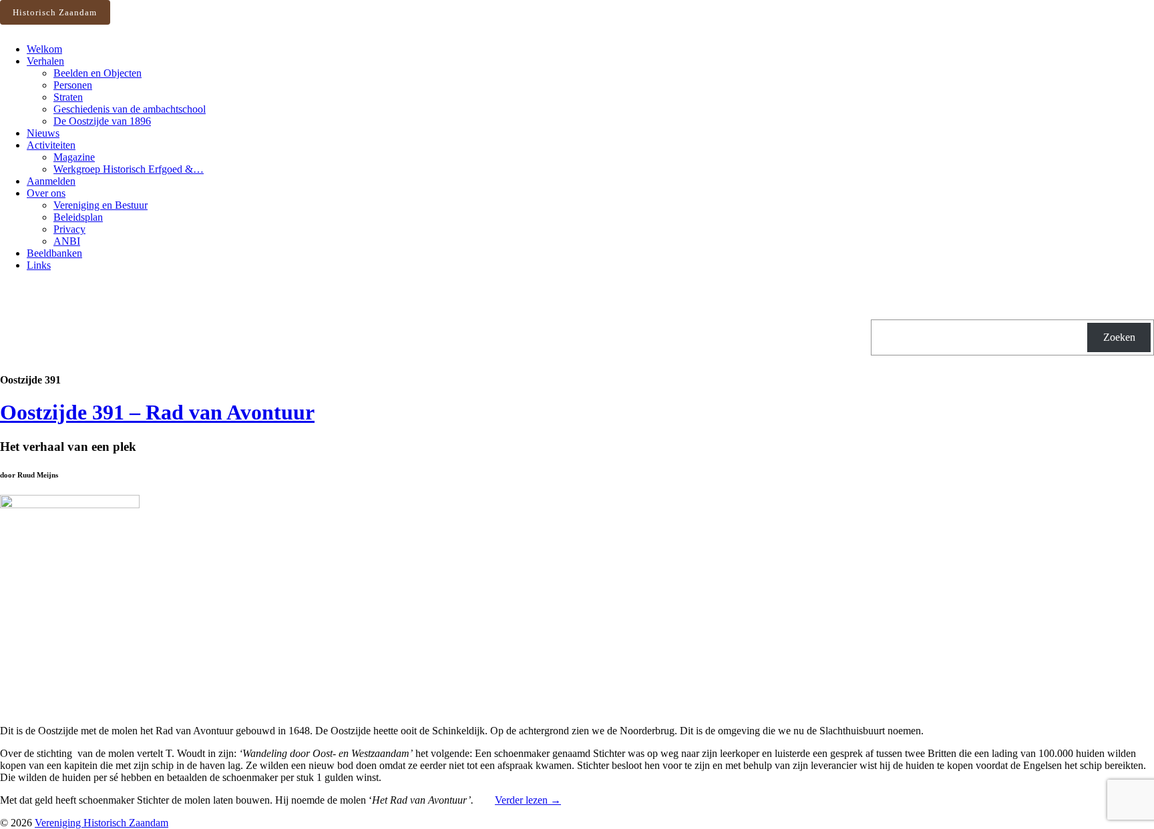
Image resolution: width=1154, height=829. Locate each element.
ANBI (66, 241)
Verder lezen (528, 800)
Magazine (74, 157)
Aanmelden (51, 181)
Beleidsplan (78, 217)
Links (39, 265)
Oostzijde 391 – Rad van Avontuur (157, 412)
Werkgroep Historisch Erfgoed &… (128, 169)
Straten (68, 97)
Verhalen (45, 61)
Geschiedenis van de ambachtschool (129, 109)
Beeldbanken (54, 253)
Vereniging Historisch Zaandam (101, 822)
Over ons (46, 193)
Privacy (69, 229)
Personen (72, 85)
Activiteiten (51, 145)
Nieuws (43, 133)
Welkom (44, 49)
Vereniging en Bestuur (100, 205)
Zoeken (1119, 337)
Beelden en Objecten (97, 73)
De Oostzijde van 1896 (102, 121)
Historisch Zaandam (55, 12)
